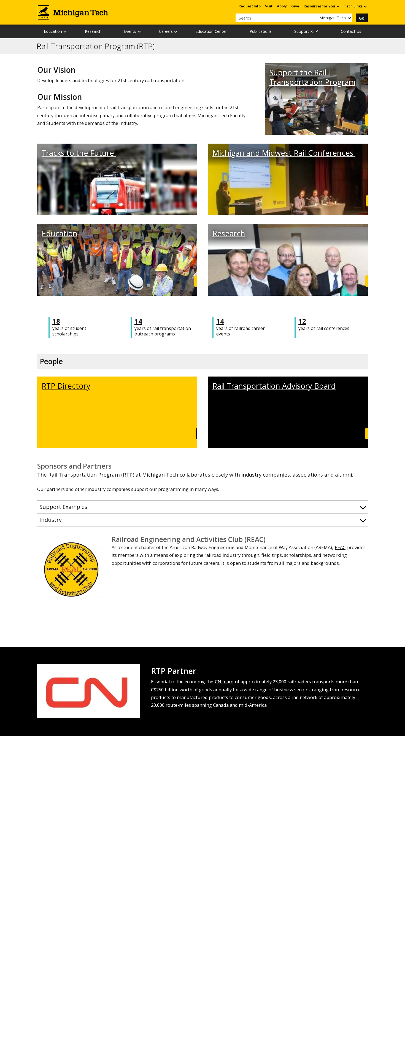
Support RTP (306, 31)
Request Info (250, 6)
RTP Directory (66, 386)
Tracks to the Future (79, 153)
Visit (268, 6)
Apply (282, 6)
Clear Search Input (312, 18)
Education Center (211, 31)
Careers (166, 31)
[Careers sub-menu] (176, 31)
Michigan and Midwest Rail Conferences (283, 153)
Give (295, 6)
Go (361, 18)
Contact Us (351, 31)
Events (130, 31)
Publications (261, 31)
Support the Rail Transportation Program (312, 77)
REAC (340, 547)
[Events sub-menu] (139, 31)
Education (53, 31)
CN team (224, 681)
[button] (202, 507)
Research (93, 31)
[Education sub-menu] (65, 31)
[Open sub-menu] (338, 6)
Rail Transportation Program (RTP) (96, 46)
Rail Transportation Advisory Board (274, 386)
